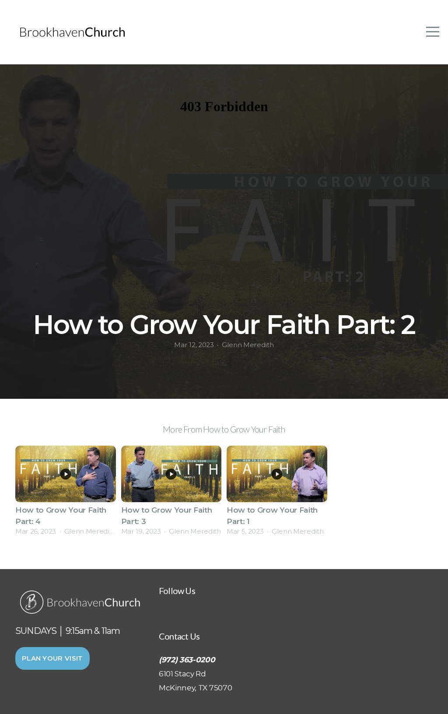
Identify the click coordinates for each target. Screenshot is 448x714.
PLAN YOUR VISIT (52, 658)
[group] (65, 493)
